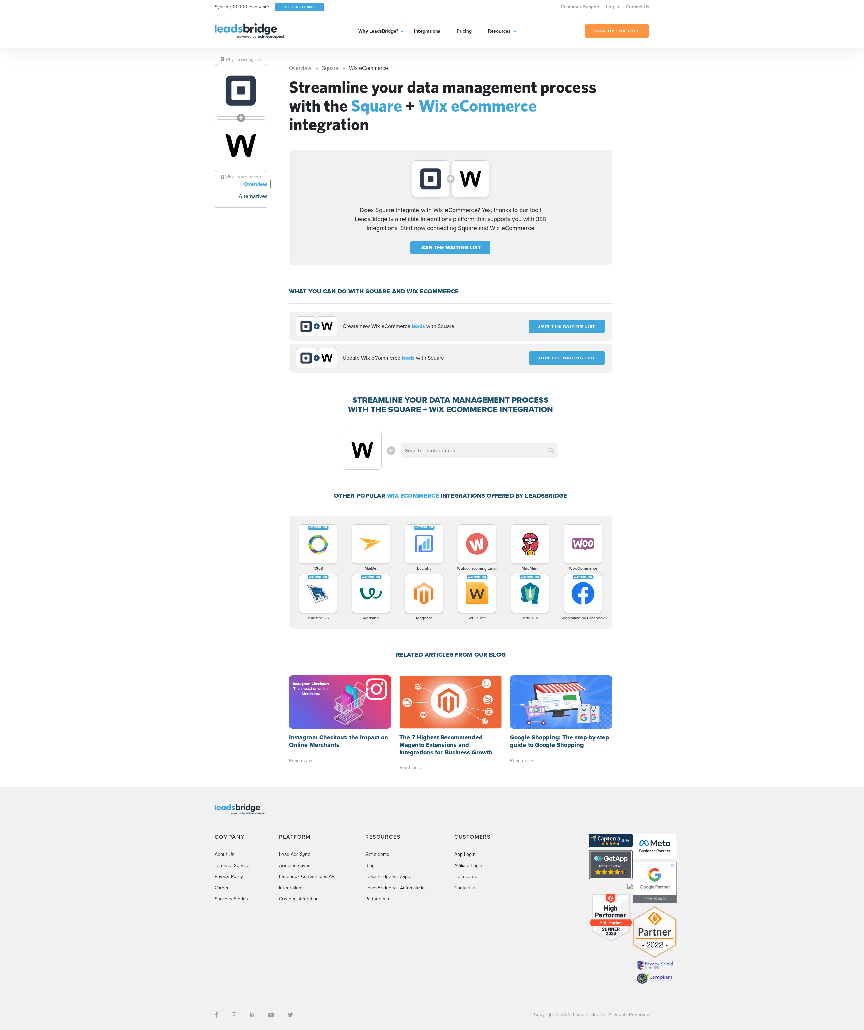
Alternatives (253, 196)
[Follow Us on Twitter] (290, 1015)
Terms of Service (232, 865)
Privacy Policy (229, 876)
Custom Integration (299, 898)
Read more (300, 760)
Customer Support (580, 6)
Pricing (464, 31)
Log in (612, 6)
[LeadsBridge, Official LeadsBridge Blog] (249, 30)
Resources (499, 31)
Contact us (465, 887)
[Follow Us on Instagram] (234, 1015)
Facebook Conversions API (307, 876)
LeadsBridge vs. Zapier (389, 876)
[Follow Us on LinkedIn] (252, 1015)
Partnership (377, 898)
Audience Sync (294, 865)
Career (222, 887)
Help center (466, 876)
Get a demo (377, 854)
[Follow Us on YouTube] (271, 1015)
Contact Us (637, 6)
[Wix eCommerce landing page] (241, 145)
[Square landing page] (241, 90)
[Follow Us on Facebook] (216, 1015)
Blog (370, 865)
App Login (465, 854)
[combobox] (480, 450)
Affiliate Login (468, 865)
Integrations (427, 31)
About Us (224, 854)
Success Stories (231, 898)
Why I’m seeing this (242, 59)
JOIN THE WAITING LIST (450, 247)
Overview (255, 184)
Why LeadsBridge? (378, 31)
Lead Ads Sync (294, 854)
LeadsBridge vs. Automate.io (395, 887)
